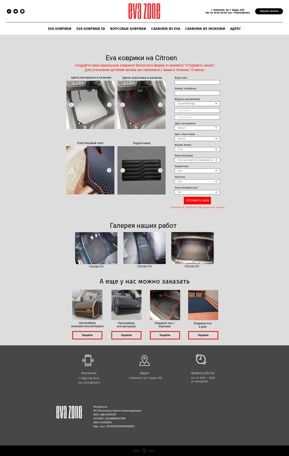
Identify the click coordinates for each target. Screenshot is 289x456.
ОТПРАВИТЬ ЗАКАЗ (197, 200)
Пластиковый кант (186, 187)
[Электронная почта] (15, 11)
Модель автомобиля (187, 99)
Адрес (235, 29)
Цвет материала (185, 123)
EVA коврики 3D (90, 29)
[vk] (9, 11)
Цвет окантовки (185, 134)
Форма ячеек (183, 144)
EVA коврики (59, 29)
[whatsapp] (22, 11)
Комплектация (184, 155)
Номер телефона (185, 88)
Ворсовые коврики (128, 29)
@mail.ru (95, 382)
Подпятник (181, 166)
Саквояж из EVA (165, 29)
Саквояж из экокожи (205, 29)
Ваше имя (181, 77)
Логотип (180, 177)
